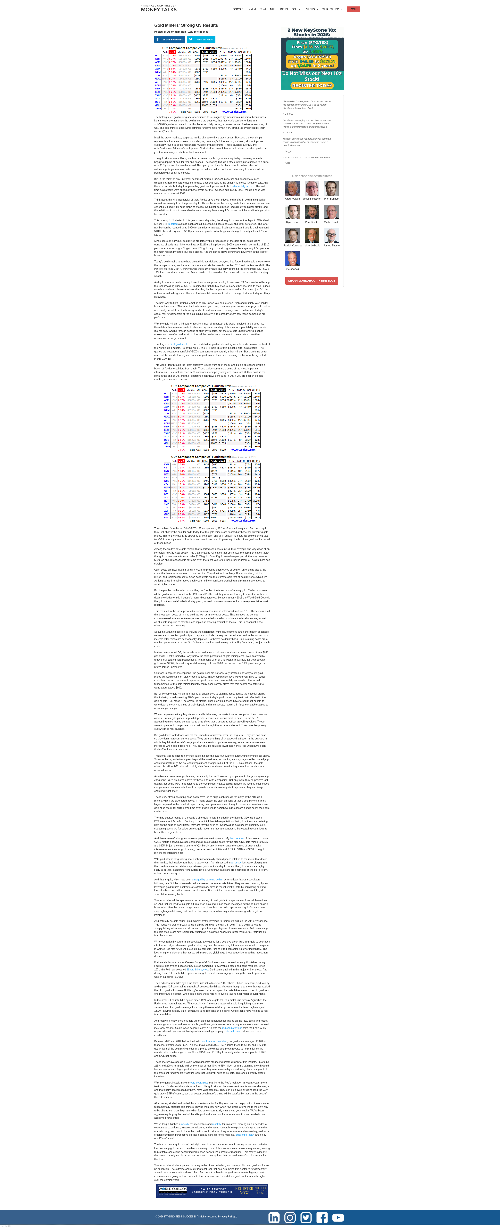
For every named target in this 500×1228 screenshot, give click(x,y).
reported (173, 223)
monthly (216, 1124)
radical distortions (232, 1027)
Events (309, 9)
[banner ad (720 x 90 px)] (212, 1196)
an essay (236, 862)
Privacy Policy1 (227, 1216)
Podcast (238, 9)
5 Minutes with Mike (262, 9)
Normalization (233, 1031)
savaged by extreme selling (207, 879)
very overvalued (199, 1082)
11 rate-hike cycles (197, 969)
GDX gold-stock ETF (181, 344)
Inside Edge (288, 9)
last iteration (237, 838)
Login (353, 9)
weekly (185, 1124)
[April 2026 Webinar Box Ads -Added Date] (312, 88)
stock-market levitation (214, 1041)
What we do (330, 9)
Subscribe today (245, 1134)
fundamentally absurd (242, 186)
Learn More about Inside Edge (311, 280)
